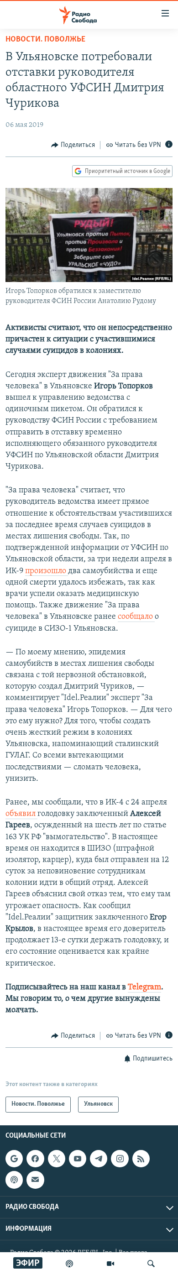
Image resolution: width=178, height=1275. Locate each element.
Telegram (144, 987)
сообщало (136, 617)
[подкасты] (69, 1263)
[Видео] (110, 1263)
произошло (46, 571)
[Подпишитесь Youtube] (77, 1158)
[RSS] (141, 1158)
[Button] (73, 145)
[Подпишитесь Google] (14, 1158)
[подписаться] (35, 1179)
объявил (21, 814)
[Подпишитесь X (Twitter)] (56, 1158)
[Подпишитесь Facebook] (35, 1158)
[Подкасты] (14, 1179)
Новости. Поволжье (45, 40)
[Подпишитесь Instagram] (119, 1158)
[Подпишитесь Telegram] (98, 1158)
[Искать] (151, 1263)
